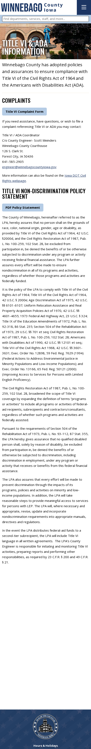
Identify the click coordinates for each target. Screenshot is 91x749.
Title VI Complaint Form (24, 111)
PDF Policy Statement (23, 207)
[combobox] (45, 19)
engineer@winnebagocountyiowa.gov (29, 167)
